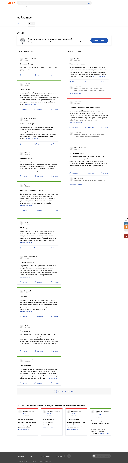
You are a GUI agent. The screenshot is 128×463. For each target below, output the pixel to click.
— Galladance (26, 7)
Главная (19, 7)
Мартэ (49, 413)
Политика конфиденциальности (42, 461)
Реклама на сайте (45, 456)
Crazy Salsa (99, 415)
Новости (32, 456)
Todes (24, 413)
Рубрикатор (20, 456)
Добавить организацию (103, 456)
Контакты (59, 456)
